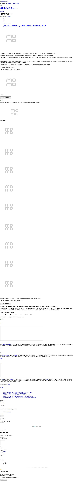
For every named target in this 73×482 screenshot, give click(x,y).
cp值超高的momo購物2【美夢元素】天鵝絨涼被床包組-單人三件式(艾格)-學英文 (18, 396)
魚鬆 (1, 358)
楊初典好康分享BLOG (8, 8)
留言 (11, 409)
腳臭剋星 (10, 344)
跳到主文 (2, 11)
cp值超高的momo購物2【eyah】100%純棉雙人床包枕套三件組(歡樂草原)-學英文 (18, 392)
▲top (1, 413)
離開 (6, 479)
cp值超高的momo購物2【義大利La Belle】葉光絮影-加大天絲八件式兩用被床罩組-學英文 (19, 397)
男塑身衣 (15, 355)
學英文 (1, 387)
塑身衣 (3, 355)
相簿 (3, 18)
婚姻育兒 (9, 16)
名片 (3, 21)
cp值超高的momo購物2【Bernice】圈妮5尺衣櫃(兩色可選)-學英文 (15, 393)
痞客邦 (9, 409)
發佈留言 (2, 422)
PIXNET (28, 467)
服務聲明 (46, 467)
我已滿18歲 (2, 479)
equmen (7, 355)
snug (1, 322)
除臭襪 (3, 344)
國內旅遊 (8, 412)
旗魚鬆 (47, 379)
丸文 (6, 379)
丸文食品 (11, 379)
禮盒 (9, 384)
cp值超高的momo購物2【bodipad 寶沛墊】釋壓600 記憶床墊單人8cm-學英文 (24, 26)
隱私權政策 (42, 467)
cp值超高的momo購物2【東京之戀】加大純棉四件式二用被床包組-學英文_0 (17, 394)
